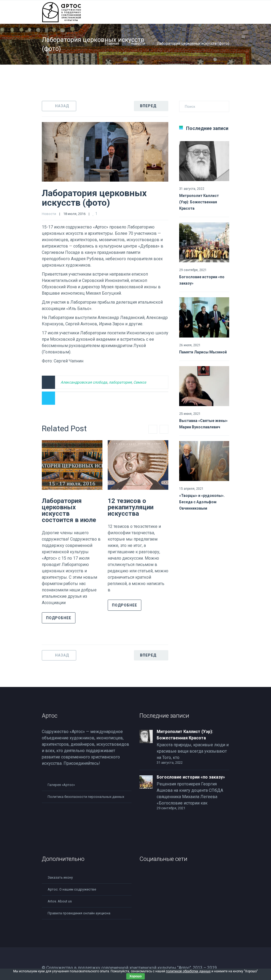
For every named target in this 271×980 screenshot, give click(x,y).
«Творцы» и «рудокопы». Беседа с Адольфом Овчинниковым (202, 501)
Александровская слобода (84, 382)
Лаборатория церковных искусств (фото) (94, 198)
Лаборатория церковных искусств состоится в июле (69, 510)
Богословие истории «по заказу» (191, 777)
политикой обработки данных (188, 971)
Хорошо (135, 976)
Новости (138, 43)
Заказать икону (60, 877)
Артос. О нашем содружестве (72, 889)
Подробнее (58, 618)
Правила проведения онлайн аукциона (79, 913)
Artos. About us (60, 901)
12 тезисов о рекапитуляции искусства (130, 507)
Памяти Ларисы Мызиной (203, 352)
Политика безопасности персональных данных (86, 797)
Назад (62, 106)
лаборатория (120, 382)
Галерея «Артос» (61, 785)
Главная (112, 43)
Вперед (148, 106)
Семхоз (139, 382)
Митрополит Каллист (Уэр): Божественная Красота (199, 202)
